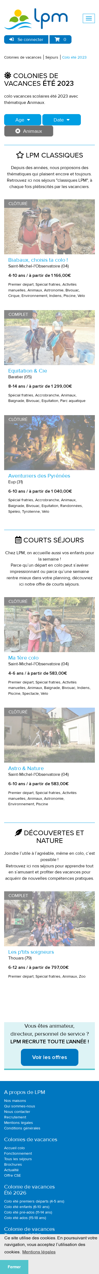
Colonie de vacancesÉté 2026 (29, 1190)
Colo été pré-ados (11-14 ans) (28, 1212)
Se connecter (29, 39)
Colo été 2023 (74, 57)
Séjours (51, 57)
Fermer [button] (14, 1266)
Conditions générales (22, 1128)
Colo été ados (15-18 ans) (25, 1217)
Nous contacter (17, 1111)
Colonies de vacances (23, 57)
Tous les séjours (18, 1159)
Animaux (32, 131)
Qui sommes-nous (19, 1106)
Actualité (11, 1170)
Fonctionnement (18, 1153)
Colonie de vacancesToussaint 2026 (29, 1232)
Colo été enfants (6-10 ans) (26, 1206)
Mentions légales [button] (39, 1251)
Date (59, 120)
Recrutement (15, 1117)
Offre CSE (12, 1175)
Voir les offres (49, 1057)
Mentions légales (18, 1122)
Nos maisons (15, 1100)
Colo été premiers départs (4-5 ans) (34, 1201)
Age (19, 120)
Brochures (13, 1164)
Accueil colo (14, 1148)
